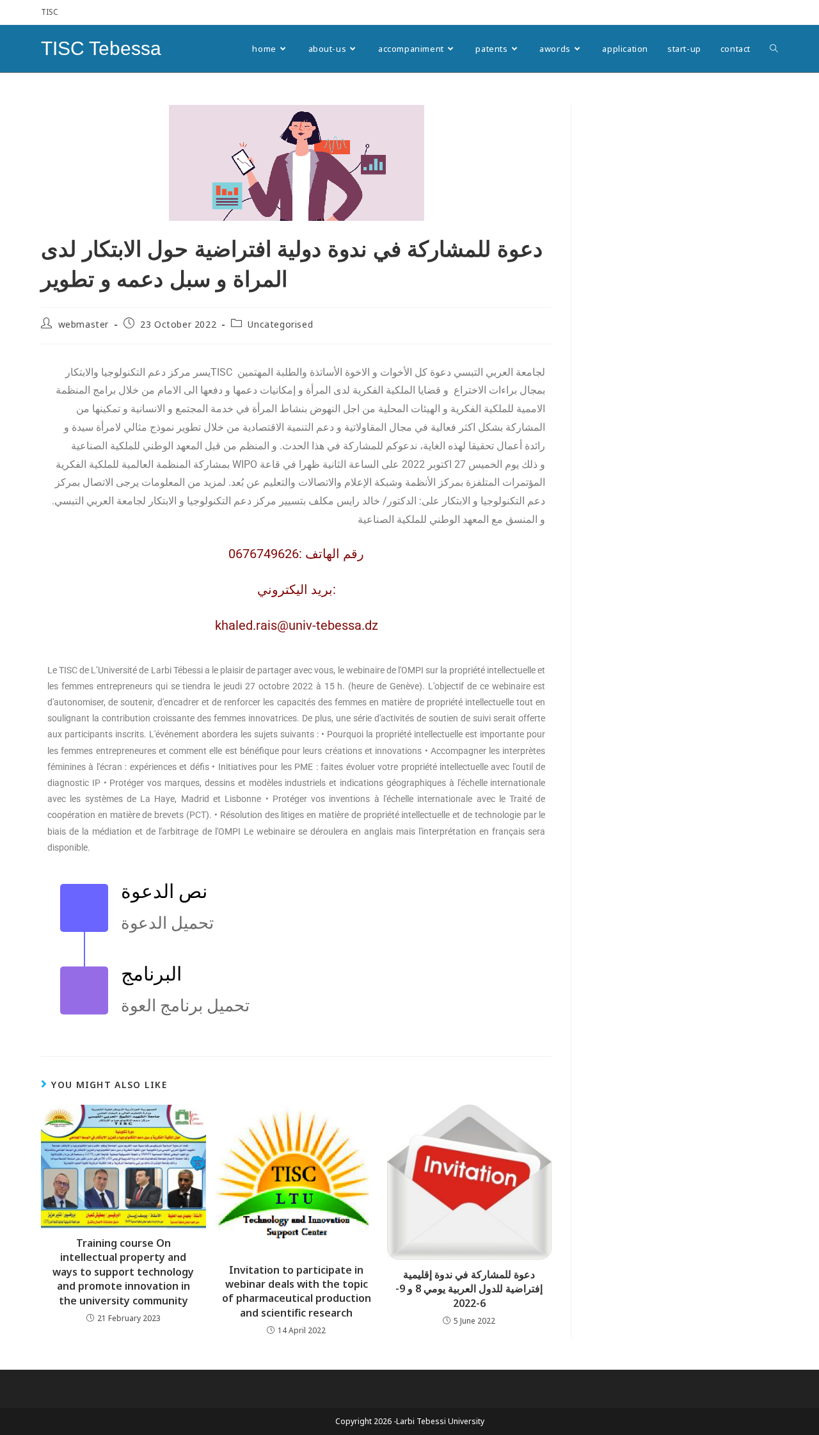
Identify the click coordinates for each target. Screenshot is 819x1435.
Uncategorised (280, 324)
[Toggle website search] (774, 48)
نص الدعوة (164, 891)
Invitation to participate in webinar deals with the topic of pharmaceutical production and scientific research (296, 1291)
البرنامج (151, 974)
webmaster (83, 324)
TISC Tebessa (101, 48)
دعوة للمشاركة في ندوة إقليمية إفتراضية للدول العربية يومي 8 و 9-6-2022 (469, 1288)
